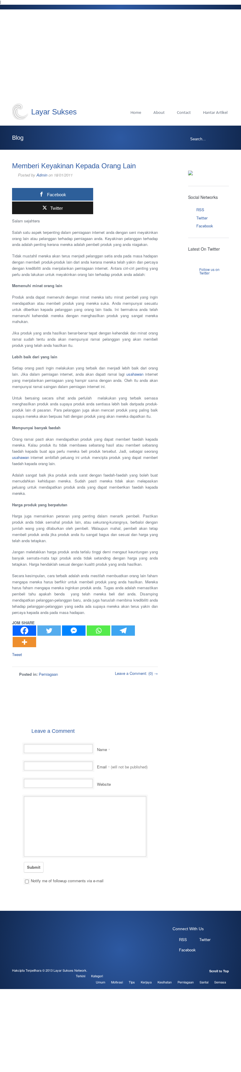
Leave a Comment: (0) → (136, 673)
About (159, 113)
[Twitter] (49, 630)
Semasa (220, 982)
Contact (184, 113)
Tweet (17, 654)
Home (135, 113)
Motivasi (117, 982)
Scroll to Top (219, 971)
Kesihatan (165, 982)
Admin (41, 175)
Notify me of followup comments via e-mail (67, 880)
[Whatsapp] (98, 630)
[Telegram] (123, 630)
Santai (204, 982)
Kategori (97, 975)
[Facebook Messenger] (74, 630)
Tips (132, 982)
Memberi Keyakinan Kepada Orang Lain (74, 166)
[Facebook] (24, 630)
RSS (200, 209)
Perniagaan (48, 674)
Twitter (201, 218)
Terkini (80, 975)
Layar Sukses (54, 111)
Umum (100, 982)
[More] (24, 642)
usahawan (134, 374)
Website (104, 784)
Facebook (204, 226)
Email (122, 767)
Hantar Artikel (215, 113)
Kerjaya (146, 982)
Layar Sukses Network (69, 970)
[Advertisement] (120, 59)
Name (103, 749)
